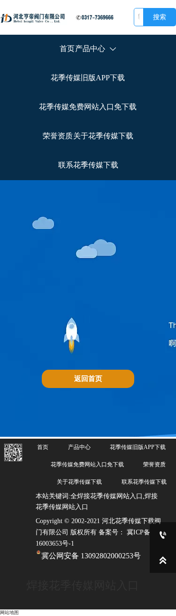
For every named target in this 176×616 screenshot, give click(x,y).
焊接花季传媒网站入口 (82, 585)
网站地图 (9, 612)
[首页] (59, 17)
